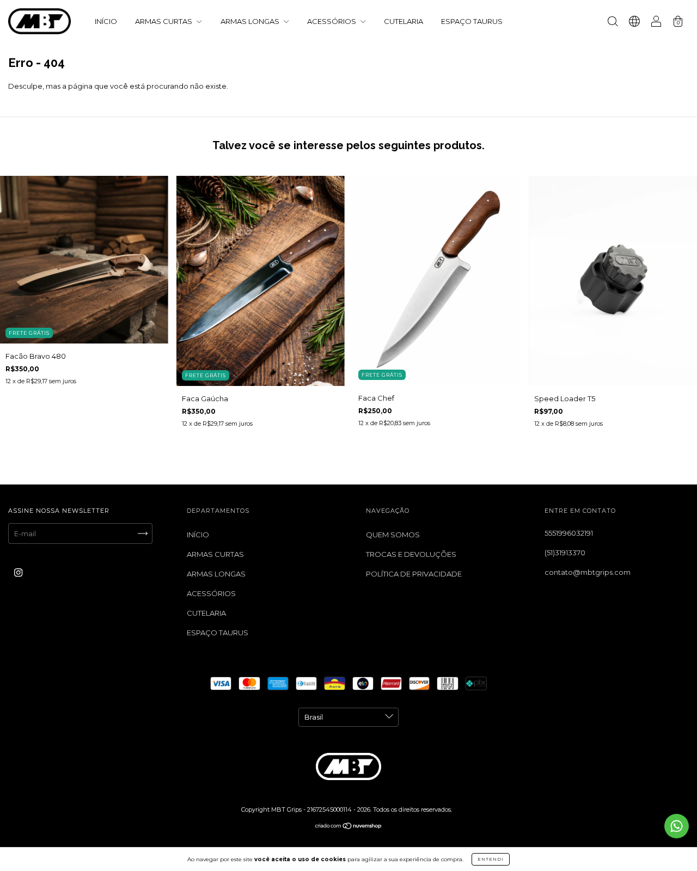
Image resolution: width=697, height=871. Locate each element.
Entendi (491, 859)
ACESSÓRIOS (332, 21)
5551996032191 (569, 533)
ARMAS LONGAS (251, 21)
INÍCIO (106, 21)
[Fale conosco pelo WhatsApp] (676, 826)
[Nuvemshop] (349, 826)
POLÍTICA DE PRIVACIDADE (414, 573)
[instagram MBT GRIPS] (18, 572)
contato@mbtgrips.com (588, 572)
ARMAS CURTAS (164, 21)
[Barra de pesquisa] (612, 22)
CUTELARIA (403, 21)
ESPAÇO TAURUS (472, 21)
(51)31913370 (565, 552)
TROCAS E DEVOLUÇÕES (411, 554)
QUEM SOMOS (393, 534)
